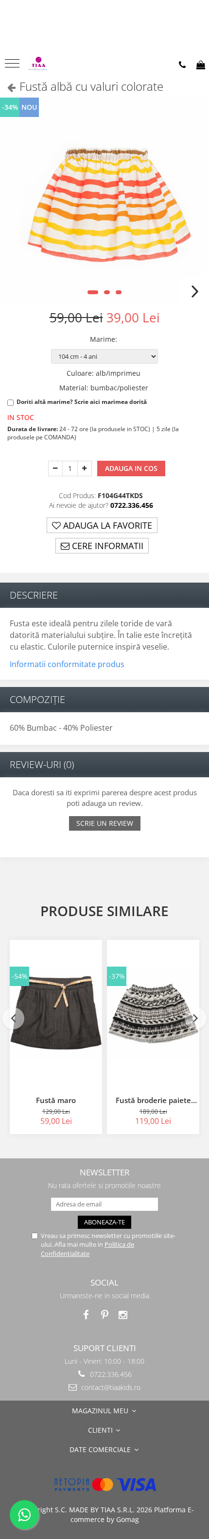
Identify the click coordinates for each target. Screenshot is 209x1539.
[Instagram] (123, 1314)
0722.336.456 (110, 1374)
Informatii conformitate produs (67, 664)
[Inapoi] (7, 87)
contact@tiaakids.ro (109, 1387)
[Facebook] (86, 1314)
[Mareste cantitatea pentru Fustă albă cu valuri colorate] (84, 468)
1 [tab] (93, 292)
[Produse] (13, 66)
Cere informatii (106, 546)
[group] (104, 202)
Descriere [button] (34, 595)
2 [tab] (107, 292)
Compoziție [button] (37, 699)
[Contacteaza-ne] (182, 65)
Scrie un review (104, 823)
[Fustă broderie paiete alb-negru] (153, 1013)
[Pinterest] (104, 1314)
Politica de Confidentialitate (87, 1248)
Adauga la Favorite (106, 525)
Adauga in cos (131, 468)
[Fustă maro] (56, 1013)
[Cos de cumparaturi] (200, 65)
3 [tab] (118, 292)
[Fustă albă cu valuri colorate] (104, 202)
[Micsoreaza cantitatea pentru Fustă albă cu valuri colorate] (55, 468)
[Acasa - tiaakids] (53, 64)
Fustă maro (56, 1100)
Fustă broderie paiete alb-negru (153, 1100)
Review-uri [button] (42, 764)
